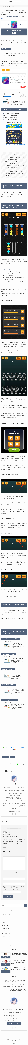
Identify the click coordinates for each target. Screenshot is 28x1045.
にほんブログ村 (14, 751)
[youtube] (18, 814)
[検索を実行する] (25, 905)
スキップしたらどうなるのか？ (14, 167)
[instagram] (14, 814)
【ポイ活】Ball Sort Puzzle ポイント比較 (14, 157)
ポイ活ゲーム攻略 (9, 16)
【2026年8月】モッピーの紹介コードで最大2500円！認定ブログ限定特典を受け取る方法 (17, 691)
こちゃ (14, 783)
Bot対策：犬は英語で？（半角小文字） (11, 889)
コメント (5, 855)
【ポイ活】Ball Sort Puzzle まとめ (13, 171)
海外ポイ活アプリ (7, 936)
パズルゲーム (15, 16)
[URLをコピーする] (24, 764)
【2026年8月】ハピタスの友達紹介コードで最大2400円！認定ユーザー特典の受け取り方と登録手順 (17, 661)
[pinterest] (16, 814)
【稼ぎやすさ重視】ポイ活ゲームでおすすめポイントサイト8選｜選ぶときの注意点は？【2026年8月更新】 (14, 990)
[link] (9, 814)
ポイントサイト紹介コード (8, 945)
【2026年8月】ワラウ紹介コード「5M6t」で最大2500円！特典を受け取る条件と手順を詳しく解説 (17, 676)
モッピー (22, 92)
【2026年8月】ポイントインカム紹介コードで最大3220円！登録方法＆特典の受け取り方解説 (17, 645)
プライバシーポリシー (14, 1039)
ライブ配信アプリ (7, 933)
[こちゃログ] (14, 1)
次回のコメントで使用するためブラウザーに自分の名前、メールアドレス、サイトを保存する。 (14, 887)
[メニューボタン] (1, 1)
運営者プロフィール (14, 1023)
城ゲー (4, 917)
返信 (4, 847)
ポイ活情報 (5, 942)
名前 (4, 876)
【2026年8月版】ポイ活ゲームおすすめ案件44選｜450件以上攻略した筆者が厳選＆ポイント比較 (17, 103)
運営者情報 (14, 1040)
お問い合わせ (6, 1039)
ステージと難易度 (11, 163)
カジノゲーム (6, 925)
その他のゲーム (6, 939)
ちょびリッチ (7, 96)
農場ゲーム (5, 930)
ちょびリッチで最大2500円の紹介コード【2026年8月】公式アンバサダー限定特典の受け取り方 (17, 706)
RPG (4, 920)
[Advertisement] (14, 730)
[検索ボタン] (26, 1)
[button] (4, 764)
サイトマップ (21, 1039)
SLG (4, 922)
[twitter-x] (12, 814)
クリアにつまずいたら (12, 169)
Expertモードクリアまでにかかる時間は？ (16, 165)
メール (4, 881)
